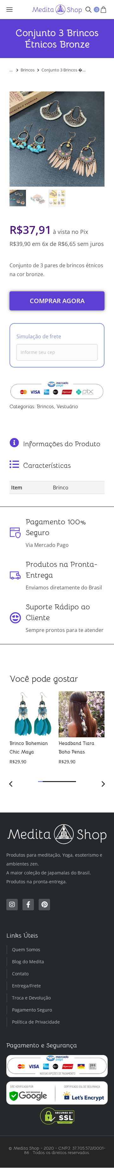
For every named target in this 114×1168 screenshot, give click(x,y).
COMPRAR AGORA (57, 300)
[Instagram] (12, 904)
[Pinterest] (44, 904)
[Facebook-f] (28, 904)
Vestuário (67, 406)
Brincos (45, 406)
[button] (40, 781)
